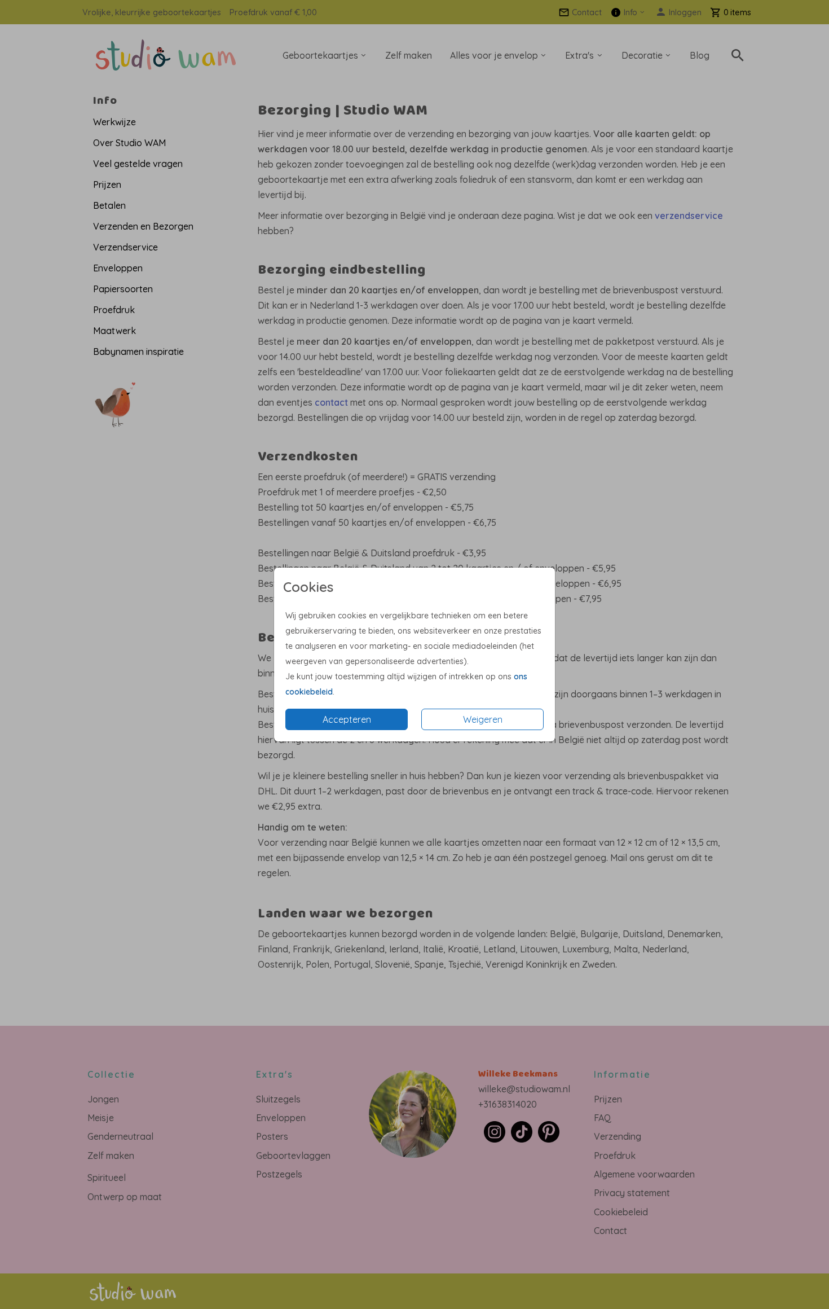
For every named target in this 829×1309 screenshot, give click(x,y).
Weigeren (482, 719)
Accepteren (347, 719)
